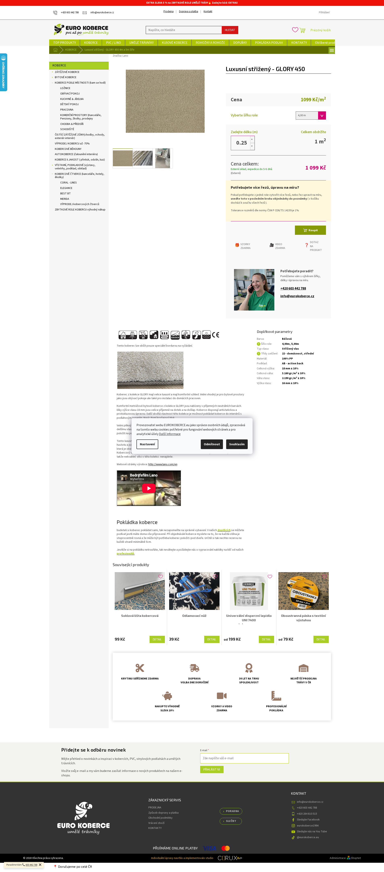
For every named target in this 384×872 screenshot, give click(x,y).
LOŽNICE (65, 88)
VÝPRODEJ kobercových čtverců (79, 204)
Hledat (230, 30)
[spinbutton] (241, 143)
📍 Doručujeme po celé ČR (72, 866)
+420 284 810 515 (307, 814)
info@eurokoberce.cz (297, 296)
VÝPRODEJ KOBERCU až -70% (72, 144)
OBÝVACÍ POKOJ (70, 94)
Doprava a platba (188, 11)
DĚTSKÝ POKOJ (69, 104)
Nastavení (147, 444)
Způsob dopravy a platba (163, 813)
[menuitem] (64, 42)
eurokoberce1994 (307, 826)
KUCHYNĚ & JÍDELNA (72, 99)
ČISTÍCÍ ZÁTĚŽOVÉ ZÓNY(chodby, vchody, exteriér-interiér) (80, 136)
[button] (252, 139)
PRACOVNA (66, 110)
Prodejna (168, 11)
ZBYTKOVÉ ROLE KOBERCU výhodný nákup (80, 210)
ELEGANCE (66, 188)
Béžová (287, 339)
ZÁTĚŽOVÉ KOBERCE (67, 72)
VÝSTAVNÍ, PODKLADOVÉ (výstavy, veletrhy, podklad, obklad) (75, 167)
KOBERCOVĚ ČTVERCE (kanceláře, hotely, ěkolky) (79, 175)
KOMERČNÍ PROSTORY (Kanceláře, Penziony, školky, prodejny (80, 117)
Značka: (120, 56)
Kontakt (208, 11)
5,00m (295, 344)
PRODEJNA (154, 808)
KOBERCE (59, 65)
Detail (157, 639)
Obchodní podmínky (160, 818)
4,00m (286, 344)
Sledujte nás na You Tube (312, 832)
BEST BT (65, 194)
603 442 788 (31, 865)
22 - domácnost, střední (298, 354)
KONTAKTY (155, 828)
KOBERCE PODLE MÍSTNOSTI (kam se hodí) (80, 83)
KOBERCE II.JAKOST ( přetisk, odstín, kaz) (80, 160)
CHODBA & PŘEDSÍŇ (71, 124)
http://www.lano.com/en (162, 464)
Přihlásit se (211, 769)
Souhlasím (237, 444)
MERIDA (64, 199)
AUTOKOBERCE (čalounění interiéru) (76, 154)
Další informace (170, 434)
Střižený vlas (290, 349)
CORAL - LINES (68, 183)
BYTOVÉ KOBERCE (65, 77)
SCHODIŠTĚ (67, 129)
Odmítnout (212, 444)
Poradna (232, 811)
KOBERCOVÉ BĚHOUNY (68, 149)
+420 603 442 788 (293, 288)
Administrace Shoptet (345, 858)
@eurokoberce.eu (308, 837)
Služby (231, 821)
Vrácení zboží (156, 823)
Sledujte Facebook (308, 820)
